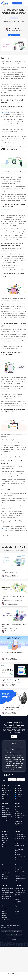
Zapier (3, 911)
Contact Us (5, 788)
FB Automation (5, 890)
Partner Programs (6, 790)
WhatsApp (19, 788)
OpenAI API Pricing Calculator (19, 875)
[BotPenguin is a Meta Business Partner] (14, 775)
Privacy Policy (13, 925)
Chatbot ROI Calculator (7, 816)
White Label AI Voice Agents (19, 839)
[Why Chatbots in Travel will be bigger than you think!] (14, 615)
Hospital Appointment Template (20, 898)
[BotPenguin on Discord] (20, 931)
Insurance (4, 846)
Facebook (19, 794)
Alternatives (17, 826)
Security (4, 792)
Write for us (5, 794)
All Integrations (5, 919)
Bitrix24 (4, 915)
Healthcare (4, 834)
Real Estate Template (20, 890)
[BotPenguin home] (14, 743)
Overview (4, 868)
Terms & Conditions (5, 925)
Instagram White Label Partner (20, 846)
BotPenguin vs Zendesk (18, 824)
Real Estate (5, 840)
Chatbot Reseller (19, 860)
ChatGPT (4, 909)
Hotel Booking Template (18, 895)
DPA (9, 927)
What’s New (5, 798)
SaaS (3, 844)
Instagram (19, 790)
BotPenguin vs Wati (19, 821)
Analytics (4, 874)
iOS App (11, 780)
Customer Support (6, 896)
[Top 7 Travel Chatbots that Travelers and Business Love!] (14, 643)
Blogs (3, 806)
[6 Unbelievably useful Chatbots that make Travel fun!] (14, 587)
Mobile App (5, 876)
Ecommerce (5, 838)
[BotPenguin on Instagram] (5, 931)
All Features (5, 878)
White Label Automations (18, 853)
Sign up (14, 736)
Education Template (19, 888)
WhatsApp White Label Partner (20, 842)
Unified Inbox (5, 872)
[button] (25, 2)
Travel (3, 842)
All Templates (5, 820)
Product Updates (6, 812)
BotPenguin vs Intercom (18, 810)
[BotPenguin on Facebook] (2, 931)
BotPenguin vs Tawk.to (20, 815)
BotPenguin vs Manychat (18, 807)
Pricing (16, 913)
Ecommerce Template (20, 892)
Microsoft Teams (21, 798)
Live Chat (4, 870)
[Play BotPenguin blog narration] (14, 24)
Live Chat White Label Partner (20, 857)
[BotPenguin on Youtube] (8, 931)
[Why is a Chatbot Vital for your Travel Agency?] (14, 670)
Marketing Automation (7, 888)
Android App (20, 780)
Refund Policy (4, 927)
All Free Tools (5, 818)
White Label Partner (19, 834)
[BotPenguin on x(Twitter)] (14, 931)
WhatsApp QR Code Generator (19, 872)
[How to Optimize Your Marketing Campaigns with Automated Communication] (14, 697)
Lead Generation (6, 898)
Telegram (19, 796)
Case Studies (5, 808)
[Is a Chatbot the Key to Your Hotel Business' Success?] (14, 560)
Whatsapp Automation (7, 892)
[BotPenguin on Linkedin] (11, 931)
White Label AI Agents (20, 836)
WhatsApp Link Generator (18, 868)
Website (19, 792)
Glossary (4, 796)
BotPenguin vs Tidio (19, 813)
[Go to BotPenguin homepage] (4, 3)
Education (4, 836)
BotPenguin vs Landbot (18, 818)
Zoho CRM (4, 913)
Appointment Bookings (7, 894)
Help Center (5, 810)
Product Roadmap (6, 814)
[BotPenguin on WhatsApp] (17, 931)
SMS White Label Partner (19, 850)
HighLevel (4, 917)
